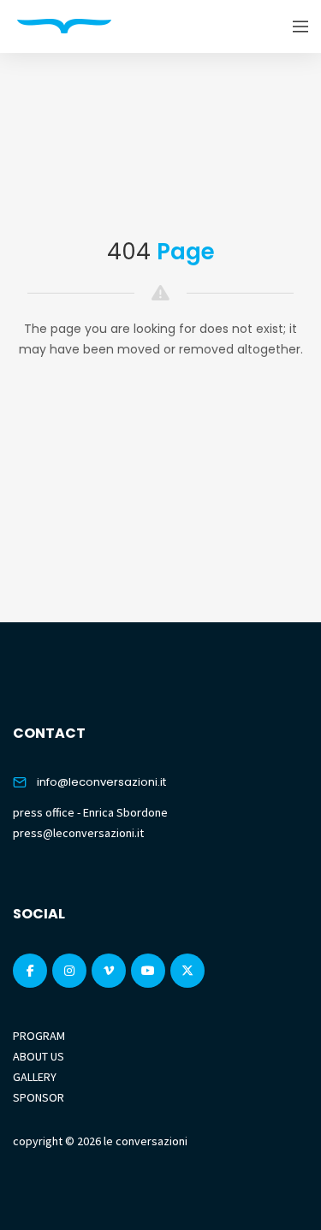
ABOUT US (38, 1056)
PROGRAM (39, 1035)
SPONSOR (38, 1097)
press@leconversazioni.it (78, 833)
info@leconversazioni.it (101, 782)
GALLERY (34, 1076)
